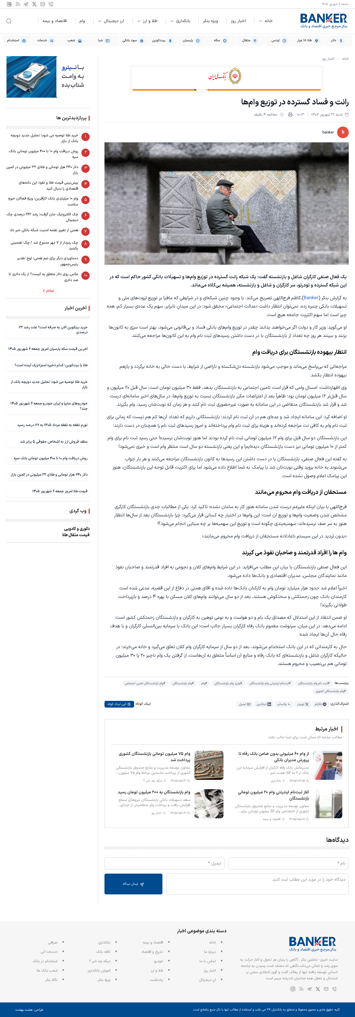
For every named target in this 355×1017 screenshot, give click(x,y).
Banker (311, 298)
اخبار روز (238, 21)
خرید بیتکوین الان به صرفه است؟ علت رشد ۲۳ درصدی (53, 330)
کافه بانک (103, 952)
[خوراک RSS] (18, 4)
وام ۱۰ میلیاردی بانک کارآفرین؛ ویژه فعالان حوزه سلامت (43, 201)
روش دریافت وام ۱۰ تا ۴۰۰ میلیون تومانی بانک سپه (43, 154)
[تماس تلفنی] (51, 4)
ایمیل (242, 704)
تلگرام (318, 704)
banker (328, 132)
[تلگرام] (26, 4)
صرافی (52, 942)
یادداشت (156, 980)
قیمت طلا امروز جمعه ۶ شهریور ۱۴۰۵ (60, 491)
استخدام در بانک (45, 961)
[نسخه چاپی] (290, 114)
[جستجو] (8, 21)
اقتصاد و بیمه (55, 21)
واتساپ (281, 704)
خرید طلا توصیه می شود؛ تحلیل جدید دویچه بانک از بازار (44, 138)
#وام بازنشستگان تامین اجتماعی (145, 683)
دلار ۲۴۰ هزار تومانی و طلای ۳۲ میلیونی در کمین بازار (42, 170)
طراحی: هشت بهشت (29, 1010)
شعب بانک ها (47, 970)
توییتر (300, 704)
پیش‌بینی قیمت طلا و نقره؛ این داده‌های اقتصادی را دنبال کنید (48, 185)
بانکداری (183, 21)
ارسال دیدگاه (131, 884)
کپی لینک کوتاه (117, 704)
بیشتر (50, 290)
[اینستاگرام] (9, 4)
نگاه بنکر (51, 980)
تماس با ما (208, 961)
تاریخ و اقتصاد (152, 952)
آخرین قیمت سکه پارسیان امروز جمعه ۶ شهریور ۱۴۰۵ (48, 349)
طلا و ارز (150, 21)
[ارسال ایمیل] (43, 4)
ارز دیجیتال (114, 21)
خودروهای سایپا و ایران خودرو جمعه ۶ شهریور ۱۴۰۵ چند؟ (49, 406)
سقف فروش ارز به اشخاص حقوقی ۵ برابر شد (54, 441)
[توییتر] (34, 4)
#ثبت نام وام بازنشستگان (314, 683)
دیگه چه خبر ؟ (99, 961)
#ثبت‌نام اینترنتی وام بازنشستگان (270, 683)
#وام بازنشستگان (183, 683)
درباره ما (210, 952)
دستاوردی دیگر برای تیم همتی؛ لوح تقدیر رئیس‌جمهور (47, 261)
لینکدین (262, 704)
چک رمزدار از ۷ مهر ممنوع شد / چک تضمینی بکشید (44, 245)
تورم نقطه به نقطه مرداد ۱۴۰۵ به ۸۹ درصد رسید (52, 425)
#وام (204, 683)
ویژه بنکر (210, 21)
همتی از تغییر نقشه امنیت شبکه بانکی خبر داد (44, 230)
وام (82, 21)
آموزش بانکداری (99, 970)
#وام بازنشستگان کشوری (331, 691)
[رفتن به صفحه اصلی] (324, 21)
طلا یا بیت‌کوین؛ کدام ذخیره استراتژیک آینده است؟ (51, 365)
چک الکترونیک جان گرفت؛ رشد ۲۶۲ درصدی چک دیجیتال (42, 217)
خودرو (158, 961)
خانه (269, 21)
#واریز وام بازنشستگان (228, 683)
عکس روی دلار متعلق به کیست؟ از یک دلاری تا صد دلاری (43, 277)
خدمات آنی (49, 952)
